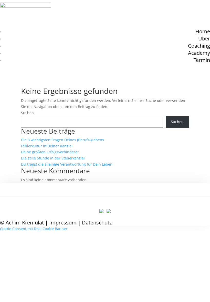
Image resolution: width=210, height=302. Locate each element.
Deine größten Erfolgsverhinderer (50, 151)
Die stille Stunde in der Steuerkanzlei (53, 158)
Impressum (63, 222)
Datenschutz (97, 222)
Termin (202, 60)
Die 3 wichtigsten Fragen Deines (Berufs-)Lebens (62, 139)
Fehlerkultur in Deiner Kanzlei (46, 146)
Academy (199, 52)
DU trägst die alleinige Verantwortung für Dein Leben (66, 164)
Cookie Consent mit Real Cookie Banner (33, 228)
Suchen (27, 112)
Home (202, 31)
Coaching (199, 45)
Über (204, 38)
